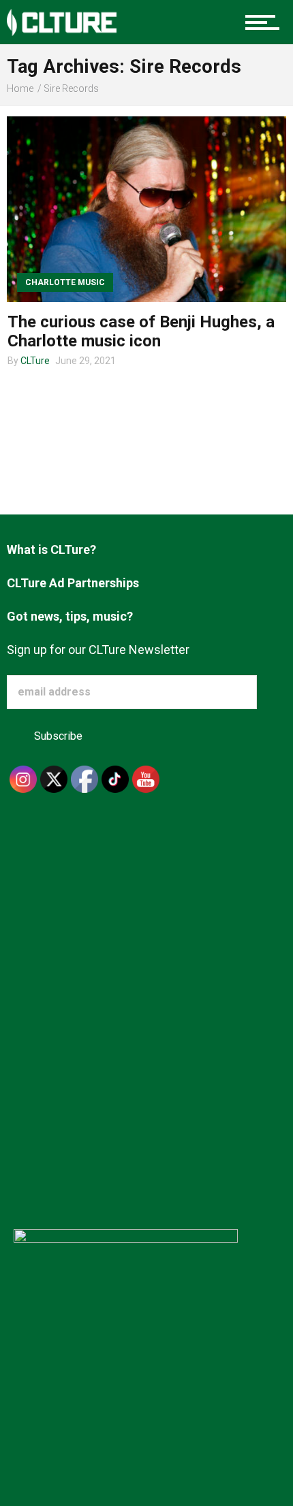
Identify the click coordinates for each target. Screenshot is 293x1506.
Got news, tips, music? (70, 616)
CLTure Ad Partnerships (73, 583)
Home (20, 88)
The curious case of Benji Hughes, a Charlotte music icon (141, 331)
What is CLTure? (51, 549)
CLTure (35, 360)
